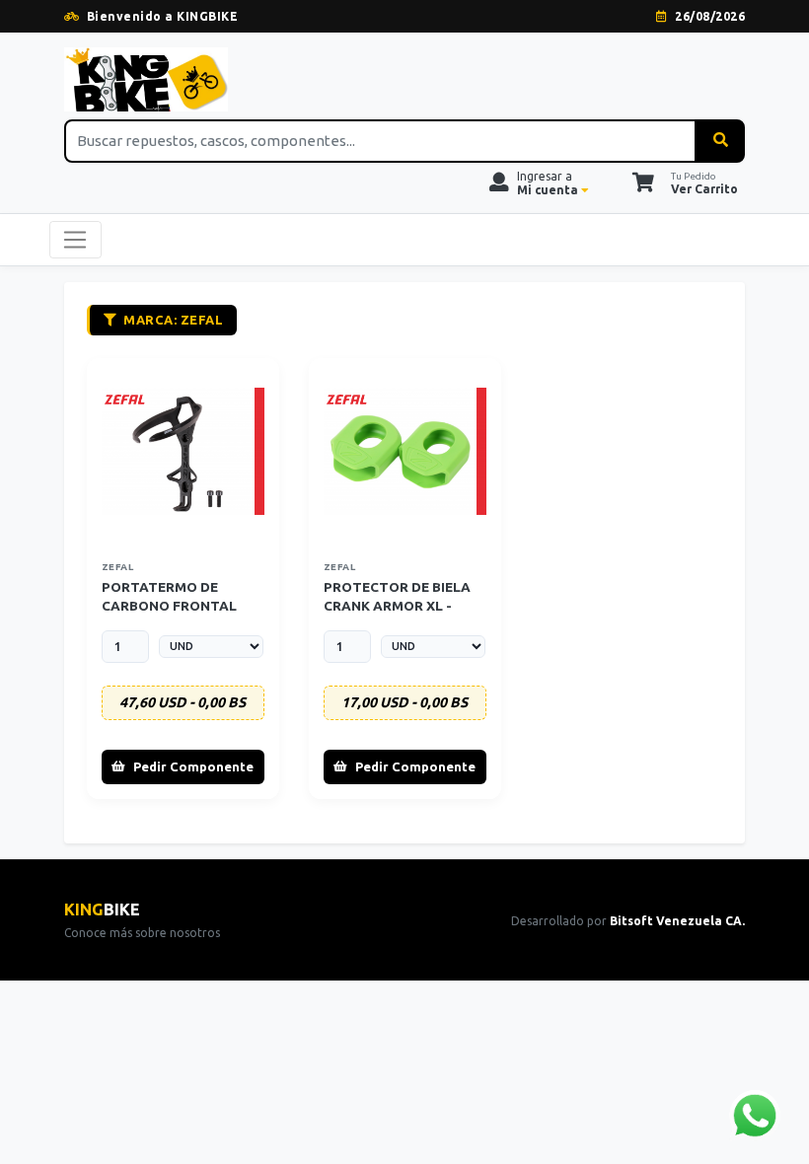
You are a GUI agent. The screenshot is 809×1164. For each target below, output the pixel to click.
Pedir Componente (193, 766)
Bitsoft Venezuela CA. (677, 920)
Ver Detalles (188, 451)
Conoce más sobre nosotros (142, 932)
